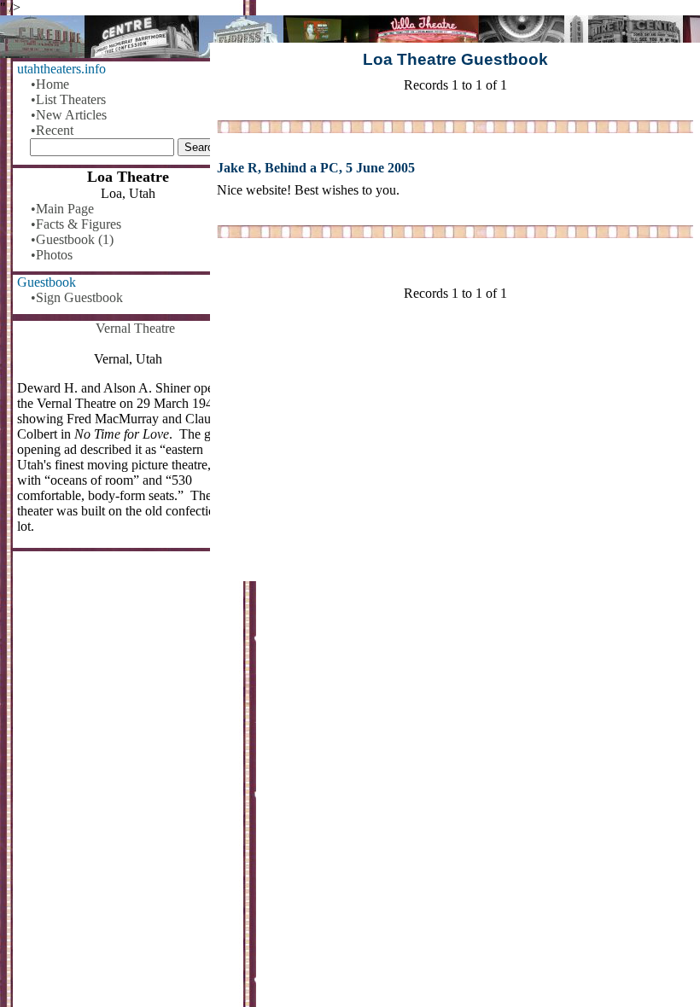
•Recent (52, 130)
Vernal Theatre (135, 328)
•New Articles (69, 115)
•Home (50, 84)
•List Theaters (68, 99)
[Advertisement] (455, 448)
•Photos (52, 254)
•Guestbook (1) (72, 239)
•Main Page (62, 208)
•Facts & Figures (76, 224)
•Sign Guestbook (77, 297)
